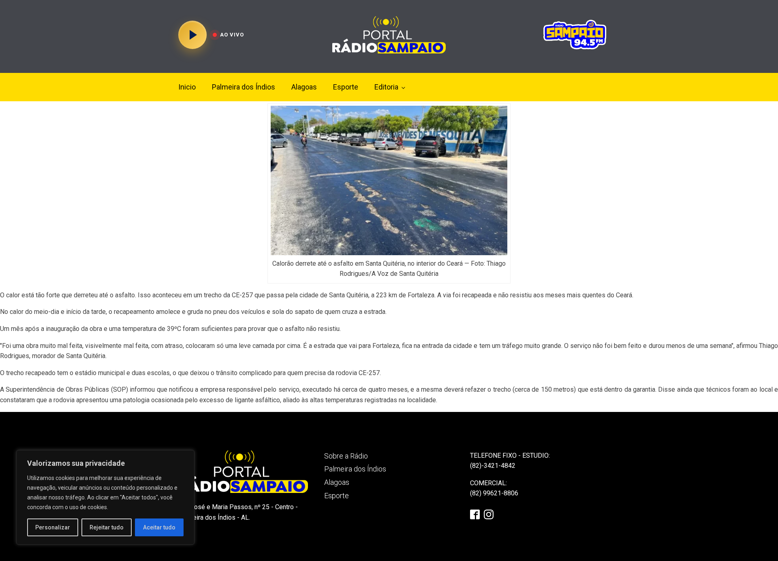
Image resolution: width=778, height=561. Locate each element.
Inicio (187, 87)
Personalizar (52, 527)
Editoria (386, 87)
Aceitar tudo (159, 527)
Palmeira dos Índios (243, 87)
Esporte (345, 87)
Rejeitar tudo (107, 527)
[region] (105, 497)
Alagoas (304, 87)
